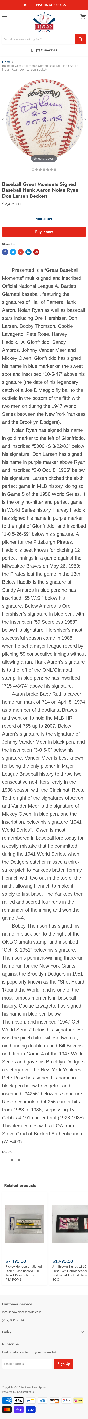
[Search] (80, 39)
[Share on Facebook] (5, 252)
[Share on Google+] (21, 252)
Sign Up (64, 1363)
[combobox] (38, 39)
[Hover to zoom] (44, 119)
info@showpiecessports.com (21, 1312)
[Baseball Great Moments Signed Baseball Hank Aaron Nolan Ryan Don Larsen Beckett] (33, 169)
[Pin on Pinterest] (36, 252)
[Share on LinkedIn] (28, 252)
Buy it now (44, 231)
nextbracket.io (25, 1391)
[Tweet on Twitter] (13, 252)
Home (6, 62)
